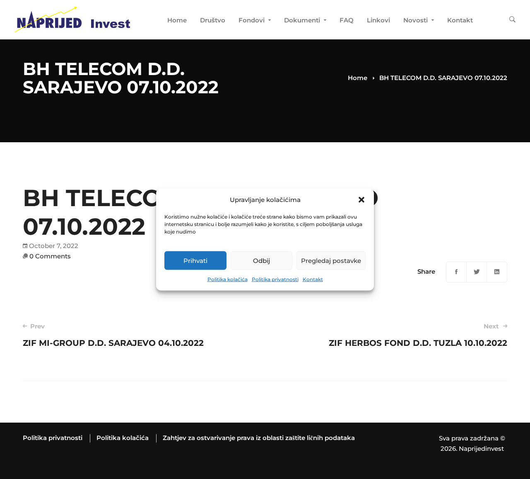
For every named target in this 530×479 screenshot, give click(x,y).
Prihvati (195, 261)
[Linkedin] (497, 272)
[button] (361, 200)
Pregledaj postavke (331, 261)
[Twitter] (476, 272)
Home (357, 78)
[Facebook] (456, 272)
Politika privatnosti (275, 279)
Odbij (261, 261)
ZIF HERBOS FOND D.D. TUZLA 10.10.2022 (418, 335)
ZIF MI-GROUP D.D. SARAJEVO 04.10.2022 (113, 335)
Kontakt (313, 279)
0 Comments (50, 256)
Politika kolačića (227, 279)
